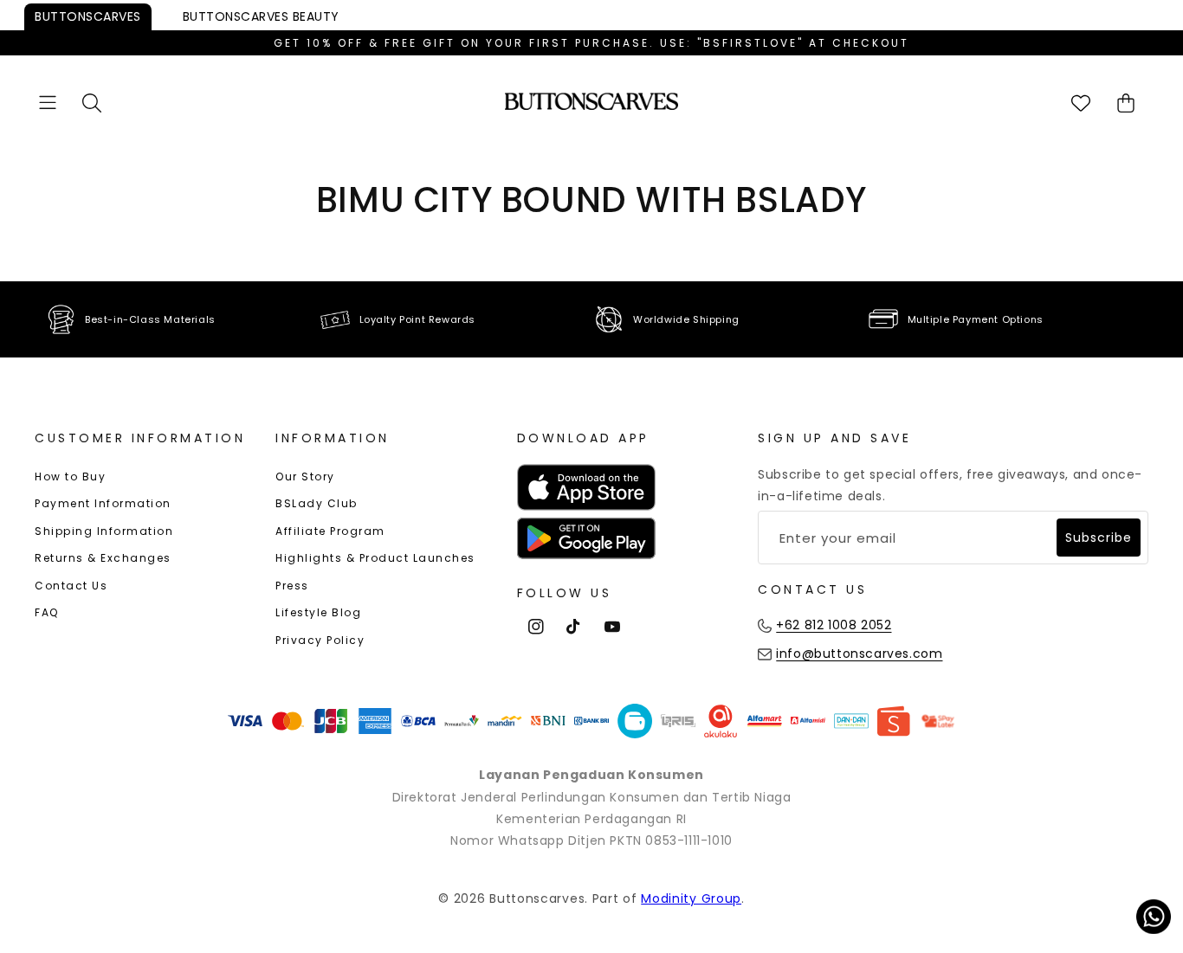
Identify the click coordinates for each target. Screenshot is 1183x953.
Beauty (261, 16)
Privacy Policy (320, 640)
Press (292, 585)
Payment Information (103, 503)
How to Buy (70, 476)
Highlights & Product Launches (375, 558)
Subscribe (1098, 537)
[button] (48, 102)
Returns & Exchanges (103, 558)
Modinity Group (691, 898)
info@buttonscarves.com (859, 653)
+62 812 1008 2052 (833, 625)
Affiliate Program (330, 531)
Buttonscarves (88, 16)
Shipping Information (104, 531)
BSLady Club (316, 503)
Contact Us (71, 585)
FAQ (47, 612)
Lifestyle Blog (318, 612)
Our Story (305, 476)
